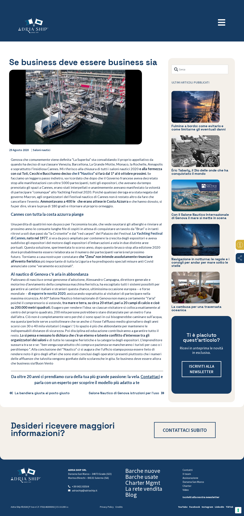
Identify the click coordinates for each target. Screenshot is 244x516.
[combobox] (199, 69)
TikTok (229, 506)
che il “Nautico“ (83, 173)
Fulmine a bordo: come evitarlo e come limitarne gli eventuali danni (198, 127)
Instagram (207, 506)
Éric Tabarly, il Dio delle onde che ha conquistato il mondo (199, 172)
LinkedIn (219, 506)
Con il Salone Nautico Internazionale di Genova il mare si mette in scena (200, 216)
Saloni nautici (41, 150)
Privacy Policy (107, 506)
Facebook (194, 506)
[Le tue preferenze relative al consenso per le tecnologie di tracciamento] (238, 510)
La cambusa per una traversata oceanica (196, 308)
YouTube (183, 506)
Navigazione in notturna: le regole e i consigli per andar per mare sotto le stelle (200, 262)
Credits (119, 506)
